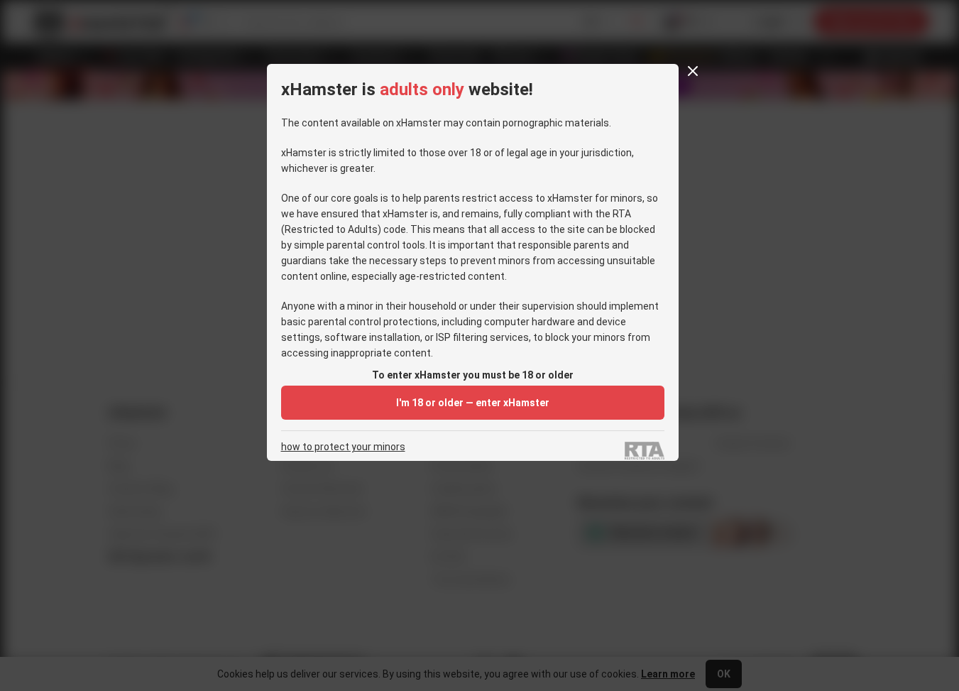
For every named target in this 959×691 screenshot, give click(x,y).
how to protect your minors (343, 447)
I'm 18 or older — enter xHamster (472, 402)
